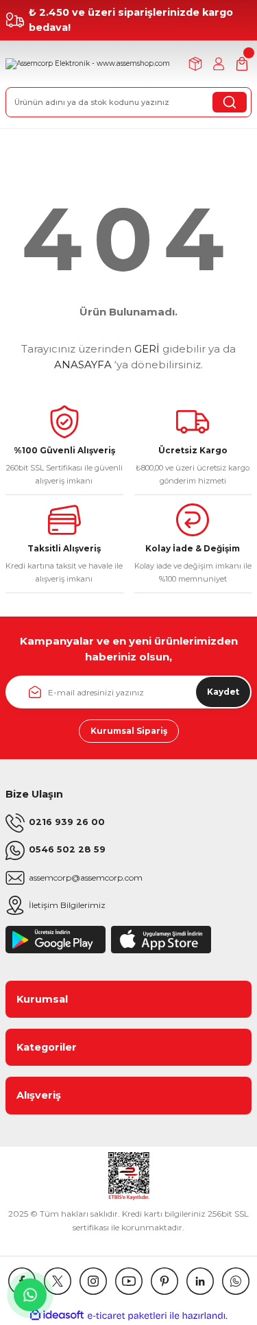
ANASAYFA (83, 364)
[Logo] (87, 63)
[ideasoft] (56, 1315)
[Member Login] (218, 63)
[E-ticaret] (127, 1316)
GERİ (147, 348)
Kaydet (223, 692)
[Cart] (242, 63)
